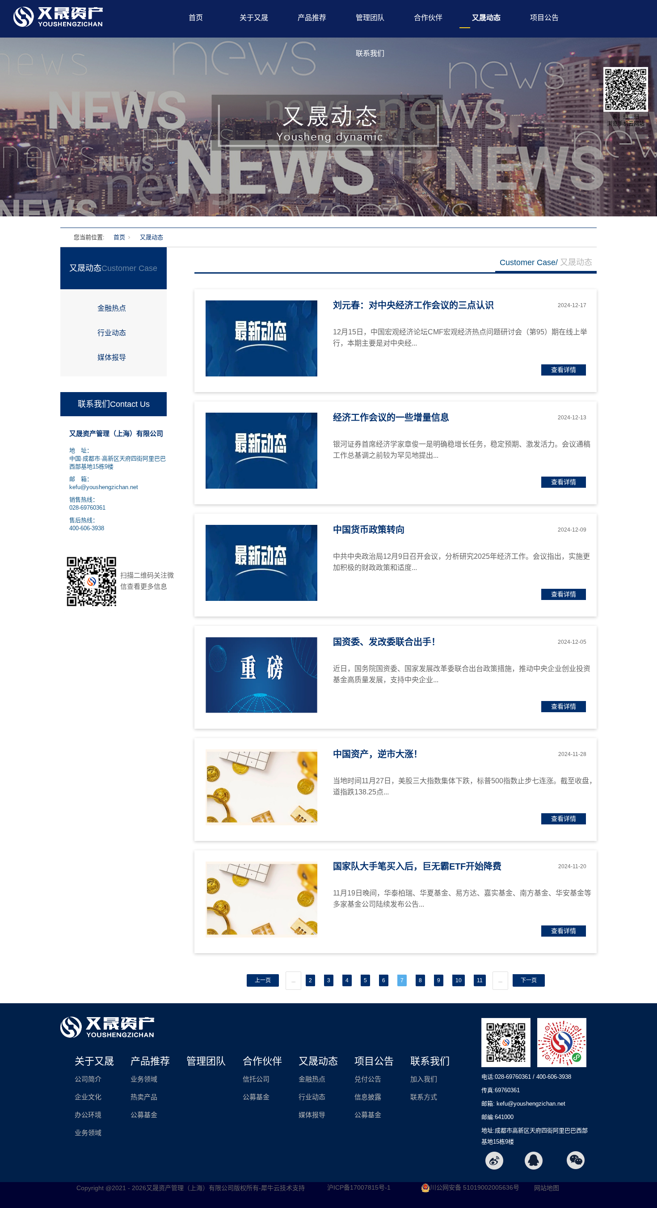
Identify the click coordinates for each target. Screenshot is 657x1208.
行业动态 (111, 333)
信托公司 (256, 1079)
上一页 (263, 980)
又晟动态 (486, 17)
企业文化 (88, 1097)
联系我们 (370, 53)
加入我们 (423, 1079)
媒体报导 (111, 357)
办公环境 (88, 1115)
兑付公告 (367, 1079)
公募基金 (144, 1115)
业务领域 (88, 1132)
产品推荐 (312, 17)
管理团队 (370, 17)
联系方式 (423, 1097)
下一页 (529, 980)
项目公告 (544, 17)
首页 (196, 17)
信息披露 (367, 1097)
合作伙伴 (428, 17)
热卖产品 (144, 1097)
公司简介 (88, 1079)
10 (458, 980)
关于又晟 (254, 17)
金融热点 (111, 308)
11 (480, 980)
